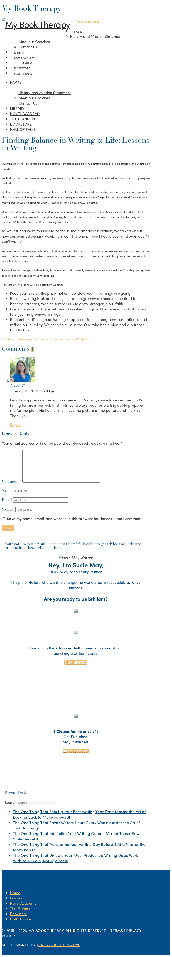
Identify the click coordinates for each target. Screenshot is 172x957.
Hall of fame (20, 919)
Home (15, 892)
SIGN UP (75, 662)
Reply (15, 424)
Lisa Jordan (66, 339)
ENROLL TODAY (76, 751)
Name (7, 491)
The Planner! (21, 908)
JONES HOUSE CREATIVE (58, 944)
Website (8, 510)
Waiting (82, 339)
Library (16, 897)
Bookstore (18, 913)
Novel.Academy (23, 903)
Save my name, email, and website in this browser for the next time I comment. (74, 518)
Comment (11, 482)
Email (7, 500)
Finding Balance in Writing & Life (29, 339)
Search (11, 802)
